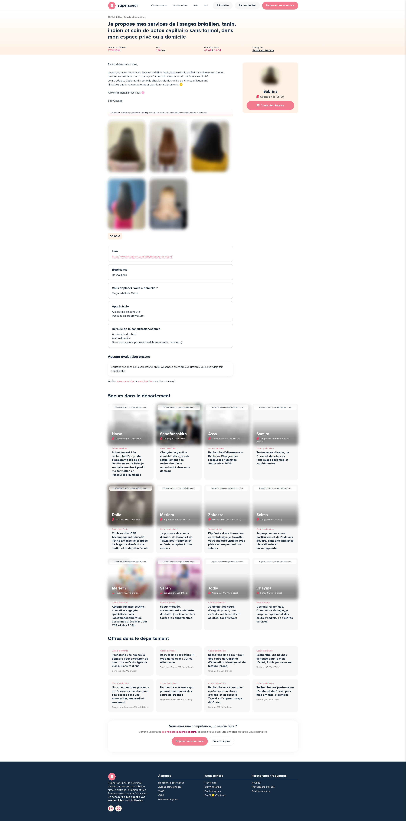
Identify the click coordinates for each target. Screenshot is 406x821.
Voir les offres (180, 5)
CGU (161, 795)
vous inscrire (145, 381)
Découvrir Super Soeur (171, 782)
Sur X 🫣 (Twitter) (215, 795)
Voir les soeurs (159, 5)
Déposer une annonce (280, 5)
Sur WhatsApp (213, 786)
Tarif (205, 5)
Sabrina (270, 91)
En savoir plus (221, 741)
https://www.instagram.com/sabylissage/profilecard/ (142, 256)
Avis (195, 5)
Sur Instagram (213, 791)
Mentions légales (168, 799)
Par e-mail (210, 782)
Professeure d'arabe (263, 786)
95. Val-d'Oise (115, 17)
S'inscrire (223, 5)
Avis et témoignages (169, 786)
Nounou (256, 782)
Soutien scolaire (261, 791)
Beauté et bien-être (134, 17)
